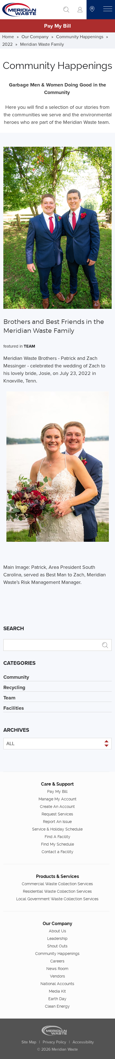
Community (16, 677)
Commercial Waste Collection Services (57, 884)
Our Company (35, 36)
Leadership (57, 938)
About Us (57, 931)
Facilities (13, 708)
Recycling (14, 687)
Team (29, 346)
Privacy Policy (54, 1042)
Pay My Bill (57, 26)
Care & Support (57, 784)
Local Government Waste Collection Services (57, 899)
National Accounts (57, 983)
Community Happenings (79, 36)
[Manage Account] (80, 9)
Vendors (57, 976)
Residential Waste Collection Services (57, 891)
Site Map (28, 1042)
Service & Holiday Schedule (57, 829)
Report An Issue (57, 821)
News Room (57, 968)
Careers (57, 961)
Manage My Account (57, 799)
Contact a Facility (57, 851)
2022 (7, 44)
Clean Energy (57, 1006)
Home (8, 36)
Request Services (57, 814)
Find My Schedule (57, 844)
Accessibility (83, 1042)
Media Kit (57, 991)
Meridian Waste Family (42, 44)
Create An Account (57, 806)
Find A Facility (57, 836)
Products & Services (57, 876)
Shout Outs (57, 946)
